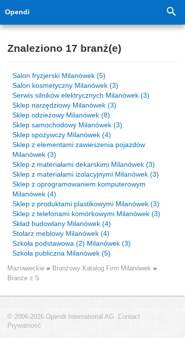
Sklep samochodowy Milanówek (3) (67, 125)
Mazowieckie (25, 268)
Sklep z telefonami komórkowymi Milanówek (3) (86, 214)
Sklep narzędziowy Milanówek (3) (64, 105)
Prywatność (24, 325)
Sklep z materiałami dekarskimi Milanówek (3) (83, 164)
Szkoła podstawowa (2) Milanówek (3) (71, 243)
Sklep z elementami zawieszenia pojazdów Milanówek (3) (78, 149)
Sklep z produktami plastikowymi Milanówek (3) (85, 204)
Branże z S (23, 278)
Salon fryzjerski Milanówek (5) (59, 75)
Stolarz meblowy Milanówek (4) (61, 233)
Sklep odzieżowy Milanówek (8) (61, 115)
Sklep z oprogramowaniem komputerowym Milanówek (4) (79, 189)
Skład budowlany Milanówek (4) (61, 223)
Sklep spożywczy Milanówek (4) (61, 135)
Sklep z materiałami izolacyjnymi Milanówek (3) (85, 174)
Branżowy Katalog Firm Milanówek (102, 268)
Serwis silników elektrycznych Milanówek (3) (80, 95)
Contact (129, 316)
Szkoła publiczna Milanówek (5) (61, 253)
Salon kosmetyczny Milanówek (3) (65, 85)
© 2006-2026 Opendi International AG (60, 316)
